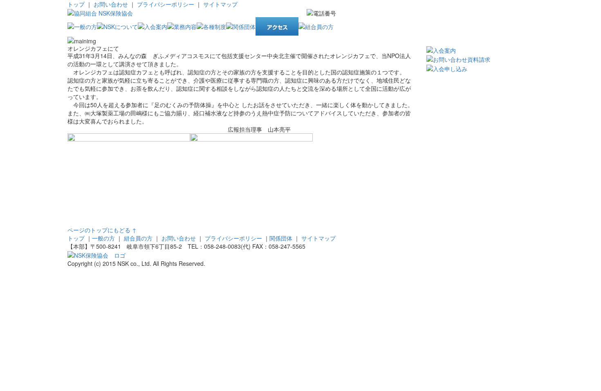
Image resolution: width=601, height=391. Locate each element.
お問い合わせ (111, 4)
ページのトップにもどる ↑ (102, 230)
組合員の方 (138, 238)
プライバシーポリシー (166, 4)
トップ (76, 4)
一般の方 (103, 238)
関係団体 (280, 238)
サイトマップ (220, 4)
